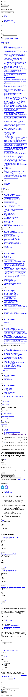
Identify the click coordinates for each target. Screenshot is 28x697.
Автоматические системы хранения (13, 129)
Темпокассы (18, 65)
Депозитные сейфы (8, 221)
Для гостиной (7, 139)
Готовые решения (8, 136)
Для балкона (7, 137)
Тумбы (5, 125)
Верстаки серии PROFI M (10, 300)
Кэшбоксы (12, 171)
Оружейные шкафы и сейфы (11, 62)
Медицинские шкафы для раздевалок (13, 73)
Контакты (6, 184)
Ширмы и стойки (8, 247)
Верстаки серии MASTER (10, 293)
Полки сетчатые (11, 148)
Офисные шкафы (17, 176)
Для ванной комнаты (15, 137)
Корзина (3, 188)
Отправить (3, 692)
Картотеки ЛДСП (8, 176)
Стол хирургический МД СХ (8, 554)
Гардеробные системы (9, 132)
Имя (2, 687)
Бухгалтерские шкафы (9, 85)
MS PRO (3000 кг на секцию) (11, 353)
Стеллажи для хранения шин (11, 153)
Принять (11, 679)
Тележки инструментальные (11, 119)
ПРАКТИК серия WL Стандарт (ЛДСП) (14, 273)
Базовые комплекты (9, 133)
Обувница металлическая (10, 260)
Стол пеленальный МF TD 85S (9, 570)
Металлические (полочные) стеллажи (13, 149)
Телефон (3, 689)
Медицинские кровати (9, 77)
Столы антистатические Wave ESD (18, 117)
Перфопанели (19, 147)
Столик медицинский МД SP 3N (9, 537)
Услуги (5, 180)
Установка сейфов (8, 20)
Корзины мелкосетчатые (15, 145)
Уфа (5, 15)
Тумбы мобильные (8, 279)
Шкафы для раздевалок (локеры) (12, 95)
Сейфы (5, 46)
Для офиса (9, 140)
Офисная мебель (8, 172)
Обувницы (13, 147)
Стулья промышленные (13, 125)
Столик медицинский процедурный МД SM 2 (13, 587)
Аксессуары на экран (21, 114)
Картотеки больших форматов (11, 281)
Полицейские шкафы (9, 201)
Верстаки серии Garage (9, 112)
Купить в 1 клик (9, 474)
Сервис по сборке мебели (10, 22)
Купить (2, 474)
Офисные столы (8, 174)
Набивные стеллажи (20, 160)
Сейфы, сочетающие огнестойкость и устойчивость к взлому (15, 57)
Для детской (19, 139)
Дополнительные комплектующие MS (13, 159)
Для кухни (13, 333)
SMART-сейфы (11, 65)
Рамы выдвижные (20, 148)
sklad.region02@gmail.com (7, 416)
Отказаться (17, 679)
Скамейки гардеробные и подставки (13, 105)
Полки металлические (21, 143)
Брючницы (6, 145)
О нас (5, 18)
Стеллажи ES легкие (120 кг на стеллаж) (14, 161)
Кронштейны (7, 147)
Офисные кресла (8, 389)
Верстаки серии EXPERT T (11, 116)
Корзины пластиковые (9, 143)
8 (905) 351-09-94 (14, 38)
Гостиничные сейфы (17, 59)
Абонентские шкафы (13, 109)
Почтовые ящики (19, 171)
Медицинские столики (9, 240)
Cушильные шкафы (9, 118)
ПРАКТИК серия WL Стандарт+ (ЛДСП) (14, 275)
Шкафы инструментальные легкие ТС (11, 120)
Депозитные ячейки (12, 63)
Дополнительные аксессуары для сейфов (14, 66)
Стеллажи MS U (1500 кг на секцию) (13, 163)
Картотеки (18, 85)
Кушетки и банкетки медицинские (12, 79)
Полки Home (10, 175)
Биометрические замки (13, 52)
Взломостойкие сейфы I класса (11, 48)
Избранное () (4, 418)
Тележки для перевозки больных (15, 80)
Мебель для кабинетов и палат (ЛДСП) (14, 69)
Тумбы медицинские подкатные (15, 73)
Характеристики (8, 492)
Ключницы (24, 130)
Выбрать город (4, 5)
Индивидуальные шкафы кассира (12, 283)
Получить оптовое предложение (8, 479)
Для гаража (24, 137)
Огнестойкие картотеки (10, 207)
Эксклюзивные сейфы (9, 218)
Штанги (18, 144)
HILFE (5, 78)
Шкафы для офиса (8, 257)
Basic (5, 134)
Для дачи (13, 139)
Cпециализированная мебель (11, 126)
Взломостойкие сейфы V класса (12, 205)
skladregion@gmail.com (6, 413)
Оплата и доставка (8, 181)
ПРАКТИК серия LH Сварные (16, 104)
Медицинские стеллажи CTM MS (12, 71)
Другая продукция (8, 169)
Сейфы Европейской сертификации (13, 47)
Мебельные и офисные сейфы (11, 211)
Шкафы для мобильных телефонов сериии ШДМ (14, 262)
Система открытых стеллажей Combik (15, 177)
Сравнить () (4, 421)
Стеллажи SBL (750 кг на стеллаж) (15, 165)
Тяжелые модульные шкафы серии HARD (14, 124)
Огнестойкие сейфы (12, 55)
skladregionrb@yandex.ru (7, 656)
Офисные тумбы (16, 174)
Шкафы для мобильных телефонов (12, 89)
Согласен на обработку (8, 690)
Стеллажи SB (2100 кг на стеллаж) (12, 164)
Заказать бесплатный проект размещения (10, 477)
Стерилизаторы (7, 168)
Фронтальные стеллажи (10, 368)
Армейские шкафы (19, 60)
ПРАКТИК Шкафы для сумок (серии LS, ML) (15, 98)
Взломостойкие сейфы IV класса (12, 203)
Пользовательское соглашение (11, 625)
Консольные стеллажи (9, 160)
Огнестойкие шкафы (12, 86)
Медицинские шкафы (15, 70)
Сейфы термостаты (8, 234)
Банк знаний (7, 183)
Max (11, 134)
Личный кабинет (5, 42)
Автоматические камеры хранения (12, 130)
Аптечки (18, 81)
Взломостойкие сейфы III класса (12, 51)
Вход (2, 425)
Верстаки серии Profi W (10, 114)
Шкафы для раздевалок (20, 175)
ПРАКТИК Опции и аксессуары (17, 272)
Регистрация (4, 424)
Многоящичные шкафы (16, 106)
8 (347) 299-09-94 (5, 38)
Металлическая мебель (9, 83)
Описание (6, 491)
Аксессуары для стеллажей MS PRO (13, 157)
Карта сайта (7, 628)
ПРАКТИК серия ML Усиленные (12, 97)
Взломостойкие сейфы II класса (12, 50)
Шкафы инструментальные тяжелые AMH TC (13, 122)
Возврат (6, 21)
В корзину (3, 550)
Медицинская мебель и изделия (12, 67)
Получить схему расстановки (7, 476)
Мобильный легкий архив (10, 152)
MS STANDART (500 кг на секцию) (13, 354)
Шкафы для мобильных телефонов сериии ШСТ (13, 93)
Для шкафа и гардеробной (19, 140)
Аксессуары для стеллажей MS (16, 156)
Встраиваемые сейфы (9, 60)
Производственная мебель (10, 110)
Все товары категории (9, 194)
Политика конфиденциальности (12, 627)
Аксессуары (24, 144)
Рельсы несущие (8, 144)
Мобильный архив (8, 151)
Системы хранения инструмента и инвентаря (13, 127)
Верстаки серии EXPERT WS (16, 113)
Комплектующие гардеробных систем (13, 141)
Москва (5, 16)
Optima (8, 134)
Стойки (14, 144)
